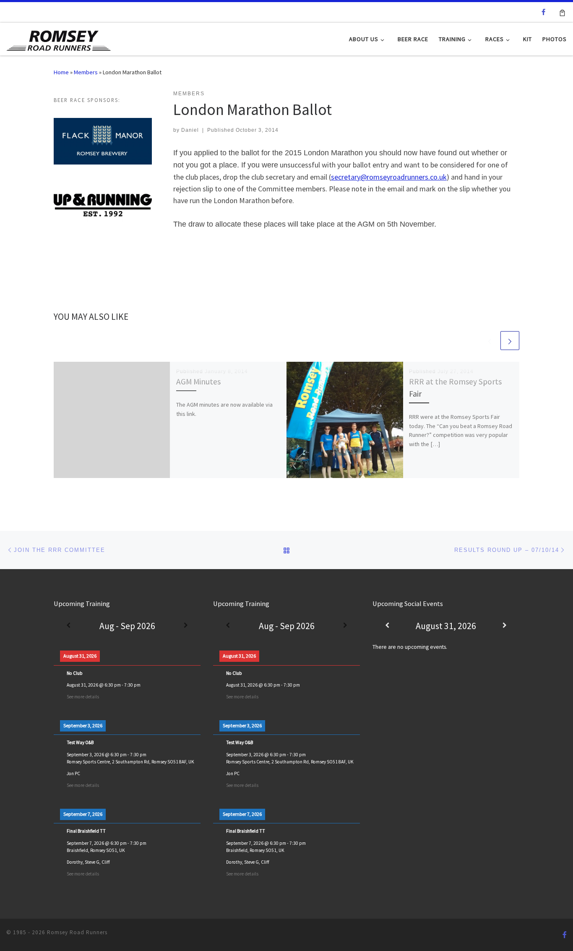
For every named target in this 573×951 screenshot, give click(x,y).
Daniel (190, 130)
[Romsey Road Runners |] (58, 38)
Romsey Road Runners (77, 932)
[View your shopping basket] (562, 12)
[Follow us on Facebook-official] (543, 12)
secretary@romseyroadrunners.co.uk (389, 177)
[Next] (186, 626)
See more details (83, 697)
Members (86, 72)
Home (61, 72)
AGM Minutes (198, 381)
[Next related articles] (509, 340)
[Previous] (68, 626)
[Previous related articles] (489, 340)
